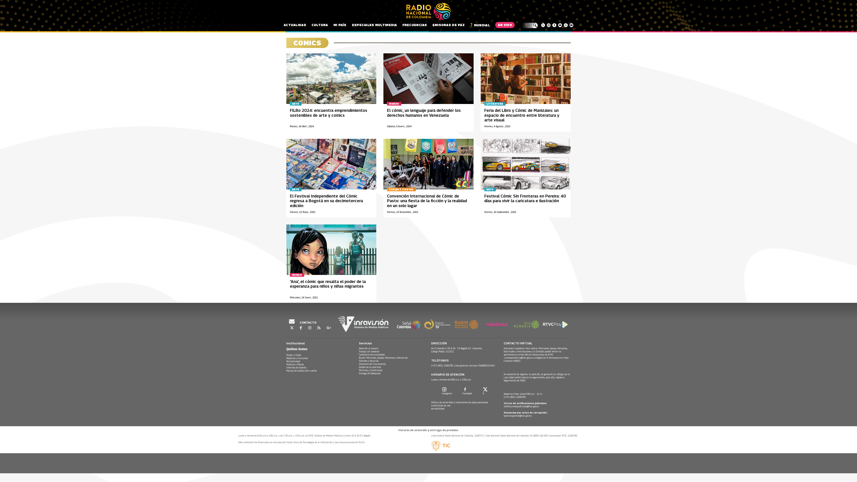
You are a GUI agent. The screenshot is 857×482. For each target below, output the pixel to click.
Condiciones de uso (440, 405)
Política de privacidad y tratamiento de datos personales (459, 402)
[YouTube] (560, 25)
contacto (307, 322)
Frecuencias (414, 25)
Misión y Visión (293, 355)
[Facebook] (554, 25)
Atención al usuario (368, 348)
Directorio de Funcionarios (372, 364)
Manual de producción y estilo (301, 370)
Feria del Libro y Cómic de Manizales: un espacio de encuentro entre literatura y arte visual (521, 115)
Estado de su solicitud (370, 367)
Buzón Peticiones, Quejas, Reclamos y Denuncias (383, 357)
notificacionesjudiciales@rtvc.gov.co (521, 406)
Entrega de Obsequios (370, 373)
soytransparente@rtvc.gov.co (518, 415)
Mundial (482, 25)
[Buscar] (530, 25)
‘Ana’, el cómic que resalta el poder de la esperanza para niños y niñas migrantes (328, 284)
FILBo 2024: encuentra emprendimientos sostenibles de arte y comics (328, 113)
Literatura (495, 103)
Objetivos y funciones (297, 358)
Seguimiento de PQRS (514, 380)
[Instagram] (549, 25)
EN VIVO (505, 25)
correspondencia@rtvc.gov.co (518, 357)
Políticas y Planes (295, 364)
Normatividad (293, 361)
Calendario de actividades (372, 354)
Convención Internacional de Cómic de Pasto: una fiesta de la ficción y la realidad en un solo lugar (427, 201)
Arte (295, 103)
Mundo (394, 103)
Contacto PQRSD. (512, 360)
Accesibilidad (438, 408)
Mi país (340, 25)
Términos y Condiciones (370, 370)
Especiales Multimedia (374, 25)
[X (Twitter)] (543, 25)
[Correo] (571, 25)
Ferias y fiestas (401, 189)
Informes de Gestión (296, 367)
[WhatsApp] (566, 25)
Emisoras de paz (449, 25)
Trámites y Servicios (369, 360)
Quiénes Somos (296, 349)
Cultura (320, 25)
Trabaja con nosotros (369, 351)
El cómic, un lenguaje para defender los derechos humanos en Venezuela (424, 113)
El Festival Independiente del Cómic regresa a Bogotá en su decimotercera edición (326, 201)
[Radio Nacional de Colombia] (428, 11)
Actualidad (295, 25)
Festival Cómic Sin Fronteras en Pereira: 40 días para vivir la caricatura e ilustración (525, 198)
